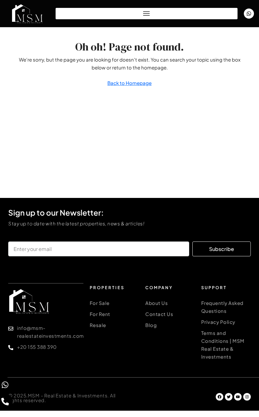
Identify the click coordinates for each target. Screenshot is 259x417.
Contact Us (159, 314)
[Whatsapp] (249, 14)
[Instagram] (247, 397)
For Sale (100, 303)
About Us (156, 303)
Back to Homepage (129, 83)
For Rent (100, 314)
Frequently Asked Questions (222, 307)
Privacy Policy (218, 322)
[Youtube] (238, 397)
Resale (98, 325)
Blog (151, 325)
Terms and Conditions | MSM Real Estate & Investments (222, 345)
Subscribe (221, 249)
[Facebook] (219, 397)
